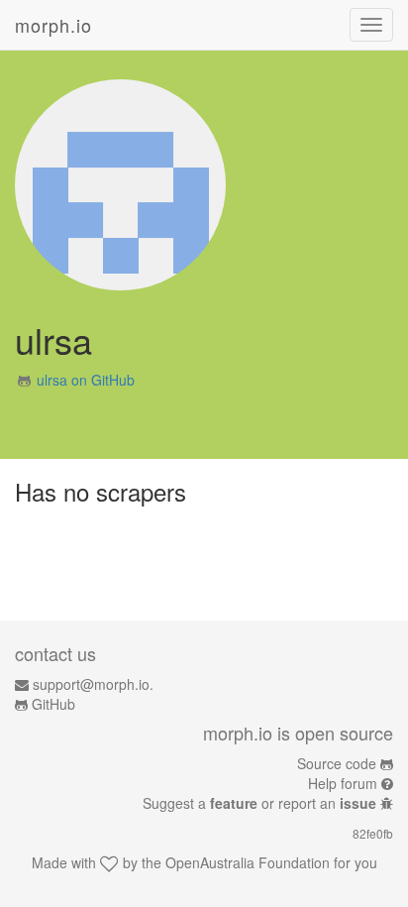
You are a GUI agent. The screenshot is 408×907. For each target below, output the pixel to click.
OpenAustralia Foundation (247, 862)
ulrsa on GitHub (86, 380)
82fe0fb (373, 833)
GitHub (53, 704)
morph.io (53, 25)
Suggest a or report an (259, 803)
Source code (336, 763)
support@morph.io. (93, 684)
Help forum (342, 783)
